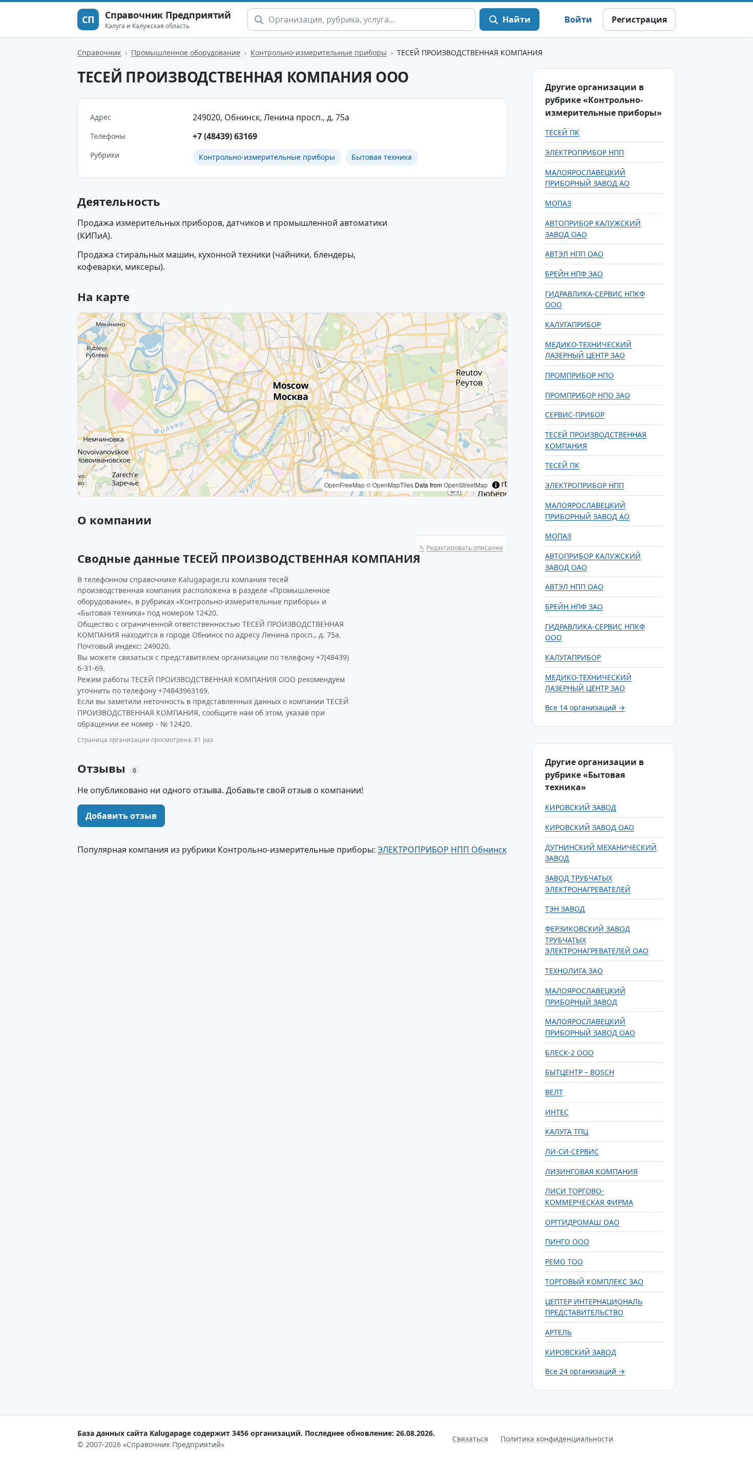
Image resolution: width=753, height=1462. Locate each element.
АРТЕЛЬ (558, 1332)
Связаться (470, 1439)
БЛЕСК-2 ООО (569, 1052)
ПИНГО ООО (567, 1241)
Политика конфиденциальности (556, 1439)
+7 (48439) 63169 (225, 136)
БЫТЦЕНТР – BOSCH (579, 1072)
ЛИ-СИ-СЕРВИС (572, 1151)
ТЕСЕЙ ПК (562, 132)
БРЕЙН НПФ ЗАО (574, 274)
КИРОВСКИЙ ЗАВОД (580, 807)
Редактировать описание (461, 547)
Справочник (99, 52)
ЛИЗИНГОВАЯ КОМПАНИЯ (591, 1171)
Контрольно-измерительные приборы (318, 52)
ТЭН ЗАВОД (565, 909)
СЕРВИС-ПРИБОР (574, 414)
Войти (578, 19)
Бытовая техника (381, 157)
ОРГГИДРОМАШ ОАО (582, 1222)
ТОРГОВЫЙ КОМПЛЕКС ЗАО (594, 1281)
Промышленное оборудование (185, 52)
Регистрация (639, 19)
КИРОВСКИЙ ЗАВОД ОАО (589, 827)
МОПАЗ (558, 203)
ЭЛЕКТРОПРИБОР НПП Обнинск (442, 849)
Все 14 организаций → (585, 707)
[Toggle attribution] (496, 485)
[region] (292, 404)
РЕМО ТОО (564, 1261)
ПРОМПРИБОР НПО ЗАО (587, 395)
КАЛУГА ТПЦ (566, 1131)
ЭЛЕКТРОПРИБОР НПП (584, 152)
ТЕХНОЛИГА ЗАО (574, 971)
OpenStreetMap (466, 484)
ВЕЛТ (554, 1092)
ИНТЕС (557, 1112)
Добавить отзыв (121, 815)
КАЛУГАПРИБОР (573, 324)
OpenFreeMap (344, 484)
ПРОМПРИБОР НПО (579, 375)
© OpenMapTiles (389, 484)
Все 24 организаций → (585, 1371)
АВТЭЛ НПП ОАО (574, 254)
